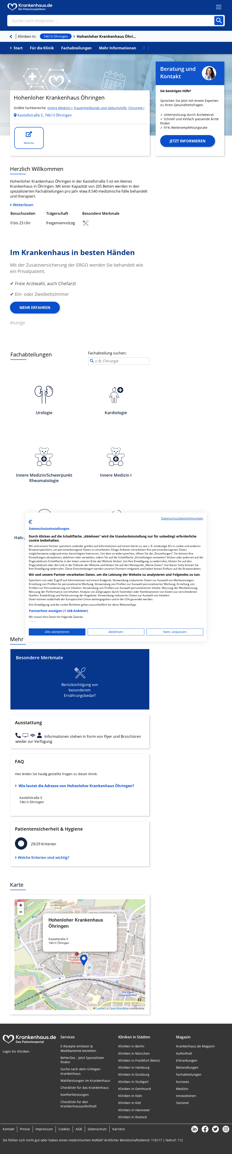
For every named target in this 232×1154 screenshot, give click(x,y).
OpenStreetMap (119, 1008)
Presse (25, 1129)
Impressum (44, 1129)
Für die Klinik (42, 47)
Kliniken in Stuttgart (133, 1082)
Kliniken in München (134, 1053)
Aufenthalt (184, 1053)
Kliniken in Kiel (129, 1103)
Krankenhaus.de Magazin (195, 1046)
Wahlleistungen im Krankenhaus (85, 1080)
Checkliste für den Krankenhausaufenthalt (78, 1104)
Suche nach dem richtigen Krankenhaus (80, 1071)
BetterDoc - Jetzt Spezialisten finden (82, 1060)
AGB (79, 1129)
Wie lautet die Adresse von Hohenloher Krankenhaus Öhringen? (76, 785)
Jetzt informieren (187, 141)
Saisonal (182, 1103)
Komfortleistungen (74, 1094)
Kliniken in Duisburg (133, 1074)
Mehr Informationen (117, 47)
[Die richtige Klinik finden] (11, 36)
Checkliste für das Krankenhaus (84, 1087)
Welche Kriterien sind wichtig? (43, 857)
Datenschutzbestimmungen (182, 518)
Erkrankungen (186, 1060)
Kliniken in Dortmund (134, 1089)
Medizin (182, 1089)
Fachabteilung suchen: (107, 353)
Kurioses (182, 1082)
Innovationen (186, 1096)
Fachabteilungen (76, 47)
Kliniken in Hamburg (134, 1067)
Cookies (64, 1129)
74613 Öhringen (56, 36)
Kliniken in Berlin (131, 1046)
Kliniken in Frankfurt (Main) (139, 1060)
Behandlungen (187, 1067)
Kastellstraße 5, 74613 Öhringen (44, 115)
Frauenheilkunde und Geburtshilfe (100, 108)
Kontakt (8, 1129)
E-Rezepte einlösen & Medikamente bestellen (78, 1048)
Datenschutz (97, 1129)
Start (18, 47)
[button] (84, 960)
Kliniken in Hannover (134, 1110)
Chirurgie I (136, 108)
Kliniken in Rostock (132, 1117)
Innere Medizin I (59, 108)
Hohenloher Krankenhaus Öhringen (107, 36)
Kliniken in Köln (130, 1096)
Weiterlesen (23, 204)
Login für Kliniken (16, 1051)
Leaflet (100, 1008)
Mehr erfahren (34, 307)
